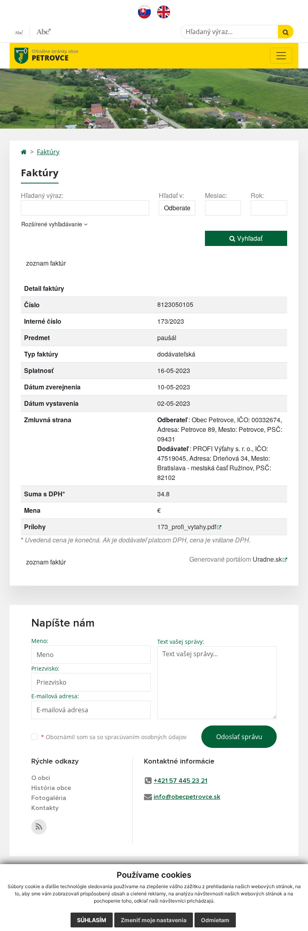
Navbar (29, 55)
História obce (51, 788)
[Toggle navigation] (281, 56)
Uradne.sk (267, 559)
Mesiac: (216, 195)
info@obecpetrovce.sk (187, 797)
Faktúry (48, 151)
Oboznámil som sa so (113, 737)
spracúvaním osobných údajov (145, 737)
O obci (40, 778)
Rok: (257, 195)
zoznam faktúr (46, 263)
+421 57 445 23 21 (180, 781)
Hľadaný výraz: (42, 195)
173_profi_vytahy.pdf (186, 526)
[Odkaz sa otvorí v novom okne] (39, 826)
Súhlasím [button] (91, 920)
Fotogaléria (48, 798)
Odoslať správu (239, 736)
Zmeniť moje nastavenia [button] (153, 920)
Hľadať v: (171, 195)
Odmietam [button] (215, 920)
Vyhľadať (248, 238)
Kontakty (45, 808)
